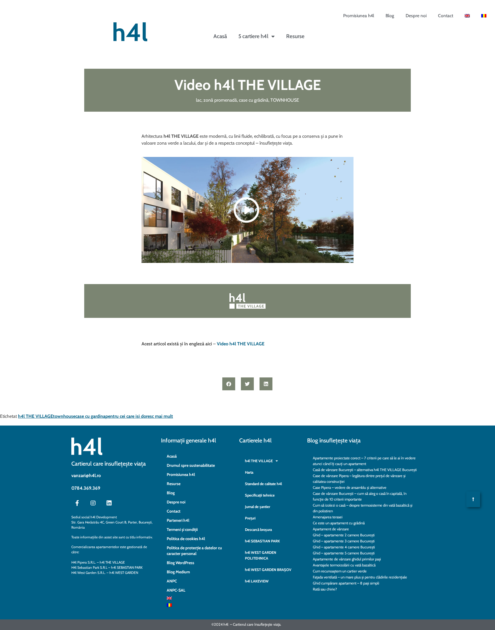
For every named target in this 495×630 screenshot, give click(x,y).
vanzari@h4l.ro (86, 475)
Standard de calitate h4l (263, 483)
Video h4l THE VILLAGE (240, 343)
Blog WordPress (180, 562)
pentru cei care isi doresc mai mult (139, 416)
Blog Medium (178, 571)
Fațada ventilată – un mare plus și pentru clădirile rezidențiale (360, 577)
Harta (249, 472)
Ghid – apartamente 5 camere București (344, 553)
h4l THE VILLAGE (35, 416)
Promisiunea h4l (358, 15)
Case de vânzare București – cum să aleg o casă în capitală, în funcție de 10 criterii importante (359, 496)
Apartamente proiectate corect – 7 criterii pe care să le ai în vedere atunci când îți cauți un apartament (364, 461)
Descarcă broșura (258, 529)
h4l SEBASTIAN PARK (262, 541)
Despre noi (416, 15)
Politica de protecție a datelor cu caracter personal (194, 550)
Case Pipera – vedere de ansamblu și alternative (349, 487)
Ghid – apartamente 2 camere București (344, 535)
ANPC (172, 581)
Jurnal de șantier (257, 506)
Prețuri (250, 518)
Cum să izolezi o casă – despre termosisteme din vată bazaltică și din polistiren (362, 508)
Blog (390, 15)
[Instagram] (93, 503)
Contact (445, 15)
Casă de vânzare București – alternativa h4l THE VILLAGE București (365, 469)
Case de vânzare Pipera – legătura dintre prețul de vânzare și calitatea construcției (359, 478)
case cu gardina (90, 416)
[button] (228, 383)
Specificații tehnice (260, 495)
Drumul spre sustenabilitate (191, 465)
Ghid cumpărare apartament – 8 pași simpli (346, 583)
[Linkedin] (109, 503)
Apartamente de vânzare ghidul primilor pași (347, 559)
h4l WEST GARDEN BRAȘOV (268, 569)
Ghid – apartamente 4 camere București (344, 547)
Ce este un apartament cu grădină (339, 523)
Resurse (295, 36)
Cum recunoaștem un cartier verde (340, 571)
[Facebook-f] (77, 503)
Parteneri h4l (178, 520)
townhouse (64, 416)
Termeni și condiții (182, 529)
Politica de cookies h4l (186, 538)
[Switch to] (467, 15)
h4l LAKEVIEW (257, 581)
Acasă (220, 36)
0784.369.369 (85, 488)
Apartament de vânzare (331, 529)
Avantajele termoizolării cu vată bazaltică (344, 565)
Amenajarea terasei (328, 517)
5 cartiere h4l (253, 36)
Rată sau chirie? (325, 589)
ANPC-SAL (176, 590)
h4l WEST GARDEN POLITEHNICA (260, 555)
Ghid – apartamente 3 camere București (344, 541)
